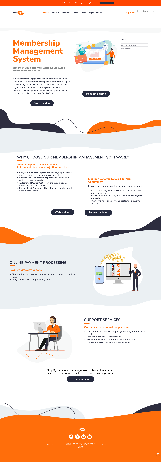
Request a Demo (95, 12)
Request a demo (96, 94)
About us (56, 12)
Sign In (145, 11)
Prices (83, 12)
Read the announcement (107, 3)
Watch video (42, 103)
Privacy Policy (80, 447)
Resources (66, 12)
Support (129, 12)
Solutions (45, 12)
